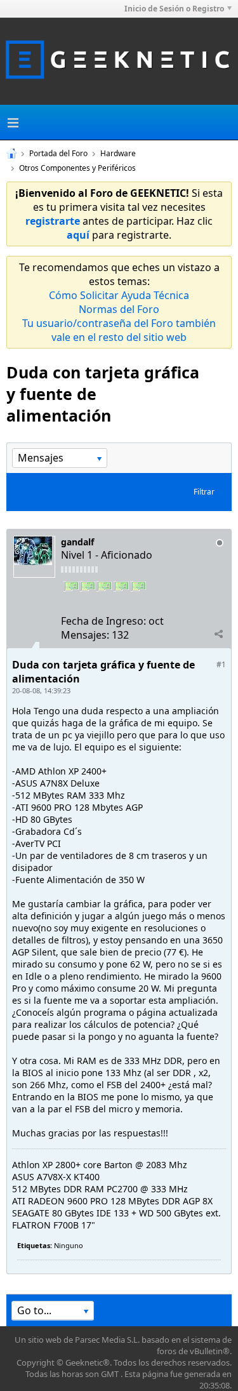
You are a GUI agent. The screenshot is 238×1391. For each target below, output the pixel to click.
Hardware (118, 153)
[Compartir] (218, 634)
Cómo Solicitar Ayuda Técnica (119, 295)
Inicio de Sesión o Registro (174, 8)
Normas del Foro (119, 309)
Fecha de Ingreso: (103, 621)
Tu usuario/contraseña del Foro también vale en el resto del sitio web (119, 330)
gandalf (77, 542)
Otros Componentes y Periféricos (77, 168)
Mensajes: (85, 635)
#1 (221, 664)
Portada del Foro (58, 153)
